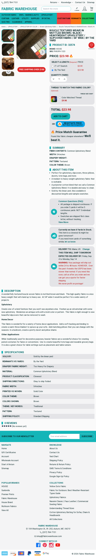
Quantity (59, 75)
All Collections (56, 519)
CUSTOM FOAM (63, 18)
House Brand (7, 502)
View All (5, 510)
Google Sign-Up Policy (59, 476)
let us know (70, 242)
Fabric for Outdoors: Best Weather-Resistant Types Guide (69, 492)
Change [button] (86, 249)
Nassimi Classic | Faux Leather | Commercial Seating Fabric (69, 503)
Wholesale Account (10, 460)
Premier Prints (8, 494)
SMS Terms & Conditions (60, 468)
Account (5, 456)
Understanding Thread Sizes (62, 508)
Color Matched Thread (72, 97)
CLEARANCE (17, 22)
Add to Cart (61, 116)
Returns (54, 2)
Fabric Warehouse (9, 498)
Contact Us (80, 2)
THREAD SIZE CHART (86, 94)
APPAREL (28, 22)
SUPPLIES (35, 18)
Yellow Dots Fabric (58, 486)
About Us (54, 448)
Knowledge (66, 2)
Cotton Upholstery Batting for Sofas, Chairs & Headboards (70, 513)
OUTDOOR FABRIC (9, 15)
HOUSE (59, 49)
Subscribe (87, 436)
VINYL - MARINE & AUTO (29, 15)
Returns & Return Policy (60, 464)
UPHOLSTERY (47, 15)
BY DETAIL (46, 18)
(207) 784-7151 (11, 2)
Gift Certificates (9, 452)
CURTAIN (5, 18)
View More (63, 222)
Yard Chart (54, 456)
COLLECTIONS (88, 18)
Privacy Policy (56, 472)
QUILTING (6, 22)
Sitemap (90, 2)
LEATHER (15, 18)
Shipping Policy (56, 460)
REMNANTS (76, 18)
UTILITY (25, 18)
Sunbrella (6, 490)
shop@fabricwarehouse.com (49, 536)
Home (4, 448)
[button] (42, 52)
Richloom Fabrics (9, 506)
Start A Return (8, 464)
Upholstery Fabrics (58, 497)
